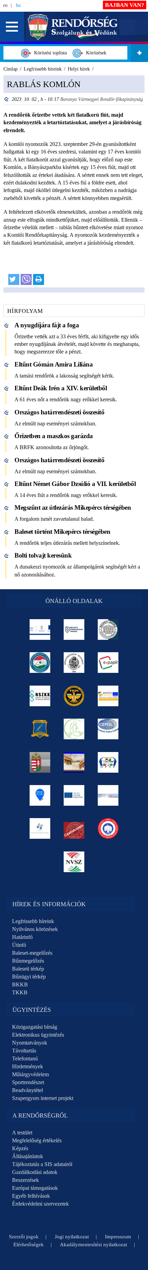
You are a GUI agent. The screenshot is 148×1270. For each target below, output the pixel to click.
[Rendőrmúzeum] (74, 662)
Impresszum (118, 1236)
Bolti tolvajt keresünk (43, 555)
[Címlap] (72, 26)
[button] (12, 27)
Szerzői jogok (24, 1236)
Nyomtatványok (29, 1043)
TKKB (20, 992)
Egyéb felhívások (31, 1196)
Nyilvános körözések (35, 929)
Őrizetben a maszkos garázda (53, 436)
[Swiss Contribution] (108, 795)
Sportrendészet (28, 1082)
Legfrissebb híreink (33, 921)
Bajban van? (124, 5)
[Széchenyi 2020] (40, 795)
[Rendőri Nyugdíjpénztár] (74, 762)
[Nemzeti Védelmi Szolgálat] (74, 861)
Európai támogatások (35, 1188)
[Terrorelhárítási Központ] (74, 696)
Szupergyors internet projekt (42, 1098)
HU (18, 5)
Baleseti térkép (28, 969)
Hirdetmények (27, 1066)
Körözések (94, 52)
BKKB (20, 984)
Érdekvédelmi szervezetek (40, 1204)
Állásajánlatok (27, 1156)
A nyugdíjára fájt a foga (46, 325)
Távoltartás (24, 1051)
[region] (74, 184)
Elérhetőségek (28, 1244)
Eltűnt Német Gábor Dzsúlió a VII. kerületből (75, 483)
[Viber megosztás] (26, 279)
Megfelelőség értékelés (37, 1140)
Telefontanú (25, 1058)
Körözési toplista (49, 52)
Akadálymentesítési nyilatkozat (93, 1244)
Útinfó (19, 945)
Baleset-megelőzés (32, 953)
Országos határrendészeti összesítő (59, 412)
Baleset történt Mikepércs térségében (62, 531)
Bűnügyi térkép (29, 977)
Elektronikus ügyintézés (38, 1035)
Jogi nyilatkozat (72, 1236)
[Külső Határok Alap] (40, 828)
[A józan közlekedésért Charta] (74, 828)
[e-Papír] (108, 662)
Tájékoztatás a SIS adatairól (42, 1164)
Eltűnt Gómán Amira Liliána (53, 364)
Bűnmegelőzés (28, 961)
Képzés (20, 1148)
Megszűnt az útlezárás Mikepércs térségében (72, 507)
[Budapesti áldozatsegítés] (74, 729)
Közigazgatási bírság (34, 1027)
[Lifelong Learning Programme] (74, 795)
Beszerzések (25, 1180)
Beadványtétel (27, 1090)
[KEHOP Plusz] (40, 629)
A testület (22, 1132)
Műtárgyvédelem (30, 1074)
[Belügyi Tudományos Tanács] (74, 629)
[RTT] (40, 729)
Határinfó (22, 937)
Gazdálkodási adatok (34, 1172)
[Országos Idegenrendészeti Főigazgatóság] (40, 662)
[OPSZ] (108, 762)
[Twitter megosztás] (13, 279)
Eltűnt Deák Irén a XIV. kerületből (60, 388)
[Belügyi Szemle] (108, 629)
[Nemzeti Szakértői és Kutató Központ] (40, 696)
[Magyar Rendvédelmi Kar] (40, 762)
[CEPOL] (108, 729)
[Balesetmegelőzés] (108, 828)
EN (5, 5)
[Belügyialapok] (108, 696)
